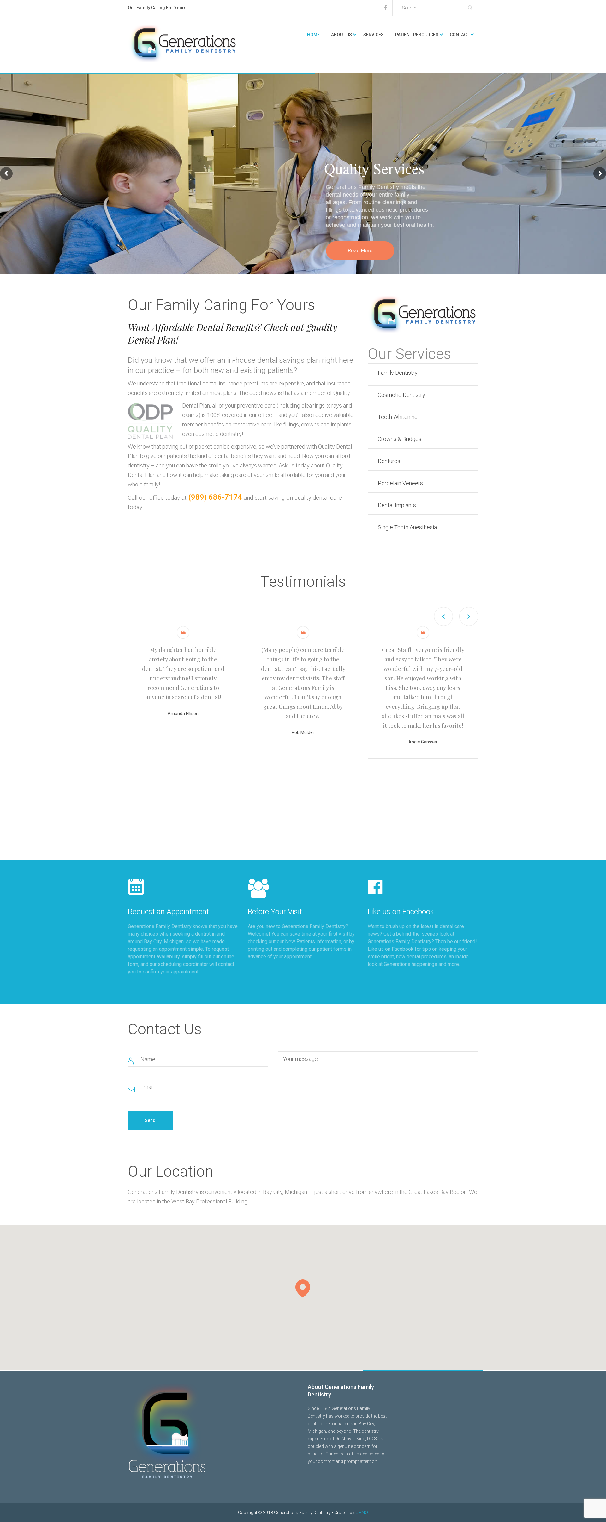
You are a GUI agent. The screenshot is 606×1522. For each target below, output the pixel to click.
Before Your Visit (275, 911)
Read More (360, 251)
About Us (341, 34)
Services (373, 34)
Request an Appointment (168, 911)
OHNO (361, 1512)
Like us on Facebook (401, 911)
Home (313, 34)
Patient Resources (416, 34)
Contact (459, 34)
